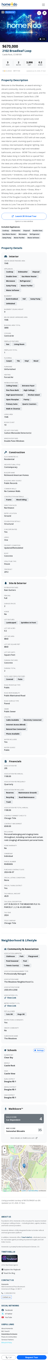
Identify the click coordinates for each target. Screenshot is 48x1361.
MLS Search (5, 1331)
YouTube (8, 1317)
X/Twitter (8, 1314)
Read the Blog (9, 1273)
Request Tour (31, 1357)
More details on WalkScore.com (22, 1138)
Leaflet (23, 1191)
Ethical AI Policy (6, 1343)
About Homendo (7, 1328)
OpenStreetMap (33, 1191)
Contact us (6, 1297)
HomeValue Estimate (9, 1334)
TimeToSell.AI (26, 1237)
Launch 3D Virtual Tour (25, 216)
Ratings (40, 1050)
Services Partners (7, 1340)
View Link (11, 997)
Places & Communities (9, 1337)
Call (10, 1357)
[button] (24, 1166)
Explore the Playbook (11, 1269)
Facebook (8, 1310)
